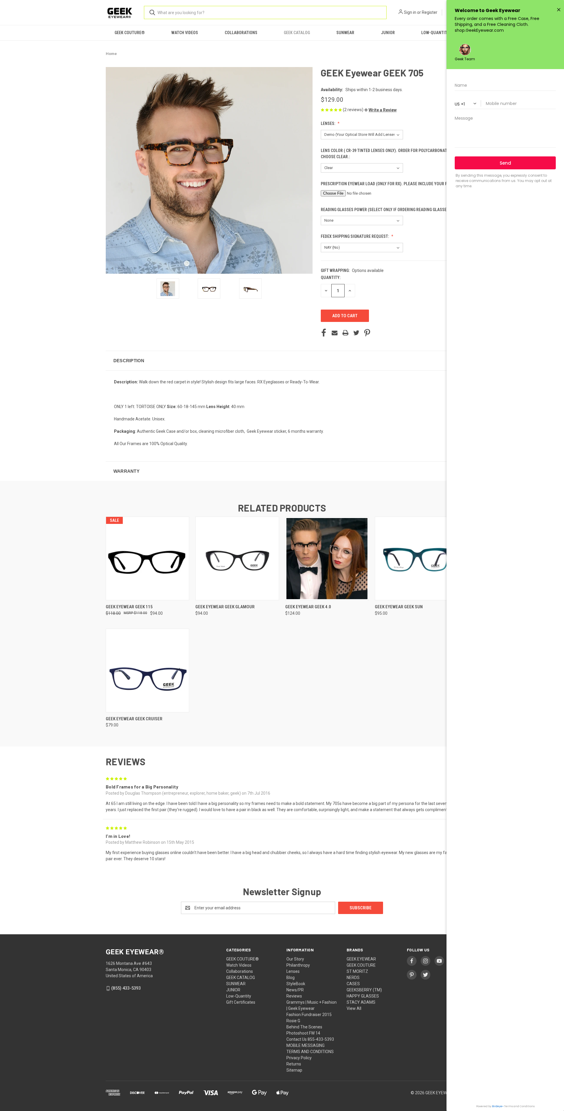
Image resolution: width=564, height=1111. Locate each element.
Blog (290, 977)
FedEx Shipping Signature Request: (355, 236)
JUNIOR (388, 32)
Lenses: (328, 123)
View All (354, 1008)
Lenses (293, 971)
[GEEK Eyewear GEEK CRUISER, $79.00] (147, 670)
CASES (353, 983)
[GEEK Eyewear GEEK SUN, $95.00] (416, 558)
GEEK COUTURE (361, 965)
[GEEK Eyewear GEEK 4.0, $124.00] (326, 558)
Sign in (410, 12)
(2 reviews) (353, 109)
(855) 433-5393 (126, 988)
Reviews (294, 996)
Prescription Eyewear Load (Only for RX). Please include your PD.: (386, 183)
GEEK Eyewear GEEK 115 (129, 606)
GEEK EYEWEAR (361, 959)
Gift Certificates (240, 1002)
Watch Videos (184, 32)
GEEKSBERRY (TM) (364, 990)
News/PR (295, 990)
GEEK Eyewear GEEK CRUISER (134, 718)
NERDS (353, 977)
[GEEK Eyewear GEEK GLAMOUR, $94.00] (237, 558)
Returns (293, 1064)
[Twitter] (356, 333)
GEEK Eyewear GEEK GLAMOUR (225, 606)
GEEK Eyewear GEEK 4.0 (308, 606)
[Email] (335, 333)
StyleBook (295, 983)
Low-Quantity (435, 32)
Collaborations (241, 32)
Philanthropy (298, 965)
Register (429, 12)
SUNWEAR (345, 32)
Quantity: (330, 277)
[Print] (345, 333)
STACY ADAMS (361, 1002)
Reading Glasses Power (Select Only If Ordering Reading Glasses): (386, 209)
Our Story (295, 959)
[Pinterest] (367, 333)
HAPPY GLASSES (363, 996)
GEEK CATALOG (297, 32)
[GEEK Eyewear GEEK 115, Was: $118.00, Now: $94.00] (147, 558)
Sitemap (294, 1070)
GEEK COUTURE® (130, 32)
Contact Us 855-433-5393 (310, 1039)
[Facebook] (324, 333)
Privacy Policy (299, 1057)
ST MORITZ (357, 971)
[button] (380, 110)
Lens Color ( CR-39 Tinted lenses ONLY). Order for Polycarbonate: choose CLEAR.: (385, 153)
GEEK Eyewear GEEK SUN (399, 606)
